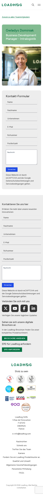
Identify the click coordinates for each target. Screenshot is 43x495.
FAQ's (21, 473)
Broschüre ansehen (14, 338)
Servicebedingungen (15, 184)
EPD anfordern (12, 349)
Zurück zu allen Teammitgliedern (16, 17)
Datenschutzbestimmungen (18, 181)
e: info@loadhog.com (21, 434)
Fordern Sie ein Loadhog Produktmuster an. (21, 457)
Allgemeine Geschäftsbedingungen (21, 465)
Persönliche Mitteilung (21, 469)
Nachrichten (21, 441)
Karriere (21, 453)
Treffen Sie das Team (21, 449)
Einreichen (12, 169)
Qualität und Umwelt (22, 461)
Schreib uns (22, 445)
